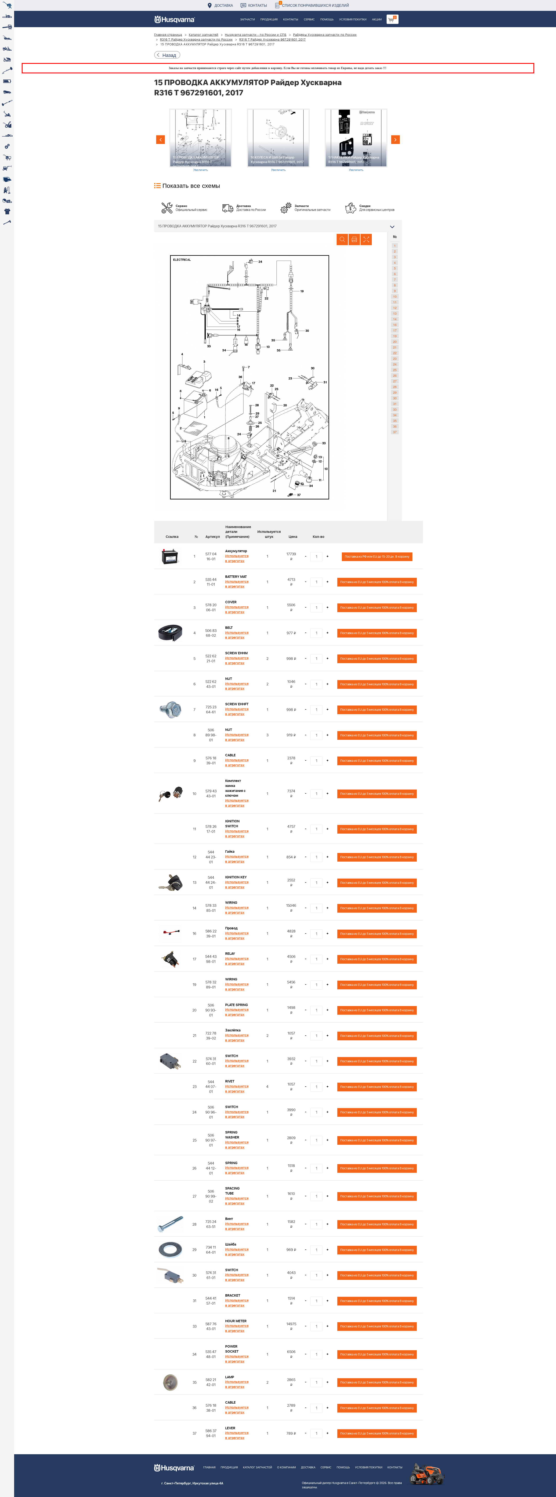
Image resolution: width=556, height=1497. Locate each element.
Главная (209, 1468)
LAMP (229, 1377)
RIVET (229, 1081)
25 (395, 370)
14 (395, 319)
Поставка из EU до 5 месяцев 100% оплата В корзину (377, 582)
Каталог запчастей (203, 35)
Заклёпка (233, 1030)
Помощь (327, 20)
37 (395, 432)
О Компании (286, 1468)
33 (395, 409)
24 (395, 364)
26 (395, 375)
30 (395, 398)
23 (395, 358)
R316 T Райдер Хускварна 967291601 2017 (272, 40)
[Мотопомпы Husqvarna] (7, 179)
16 (395, 324)
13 (395, 313)
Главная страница (168, 35)
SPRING (231, 1163)
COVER (231, 602)
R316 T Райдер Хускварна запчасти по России (196, 40)
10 (395, 296)
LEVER (230, 1428)
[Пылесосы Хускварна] (7, 190)
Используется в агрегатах (236, 559)
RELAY (230, 953)
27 (395, 381)
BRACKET (232, 1295)
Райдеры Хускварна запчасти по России (325, 35)
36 (395, 426)
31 (395, 404)
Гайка (230, 851)
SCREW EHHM (236, 653)
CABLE (230, 755)
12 (395, 308)
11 (395, 302)
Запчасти (247, 20)
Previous (160, 139)
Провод (231, 928)
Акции (377, 20)
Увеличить (200, 169)
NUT (228, 678)
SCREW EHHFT (236, 704)
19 (395, 336)
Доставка (224, 5)
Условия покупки (352, 20)
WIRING (231, 902)
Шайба (230, 1244)
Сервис (309, 20)
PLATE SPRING (236, 1005)
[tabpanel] (200, 140)
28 (395, 387)
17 (395, 330)
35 (395, 420)
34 (395, 415)
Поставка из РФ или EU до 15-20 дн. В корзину (377, 556)
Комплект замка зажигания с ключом (235, 788)
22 (395, 353)
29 (395, 392)
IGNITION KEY (236, 877)
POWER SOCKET (231, 1349)
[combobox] (278, 226)
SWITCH (231, 1056)
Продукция (269, 20)
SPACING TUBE (232, 1191)
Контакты (257, 5)
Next (395, 139)
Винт (229, 1218)
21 (395, 347)
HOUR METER (236, 1321)
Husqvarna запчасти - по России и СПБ (255, 35)
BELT (229, 627)
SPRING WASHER (232, 1135)
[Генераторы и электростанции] (7, 157)
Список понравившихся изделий (314, 4)
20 (395, 341)
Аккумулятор (236, 551)
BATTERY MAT (236, 576)
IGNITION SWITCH (232, 824)
